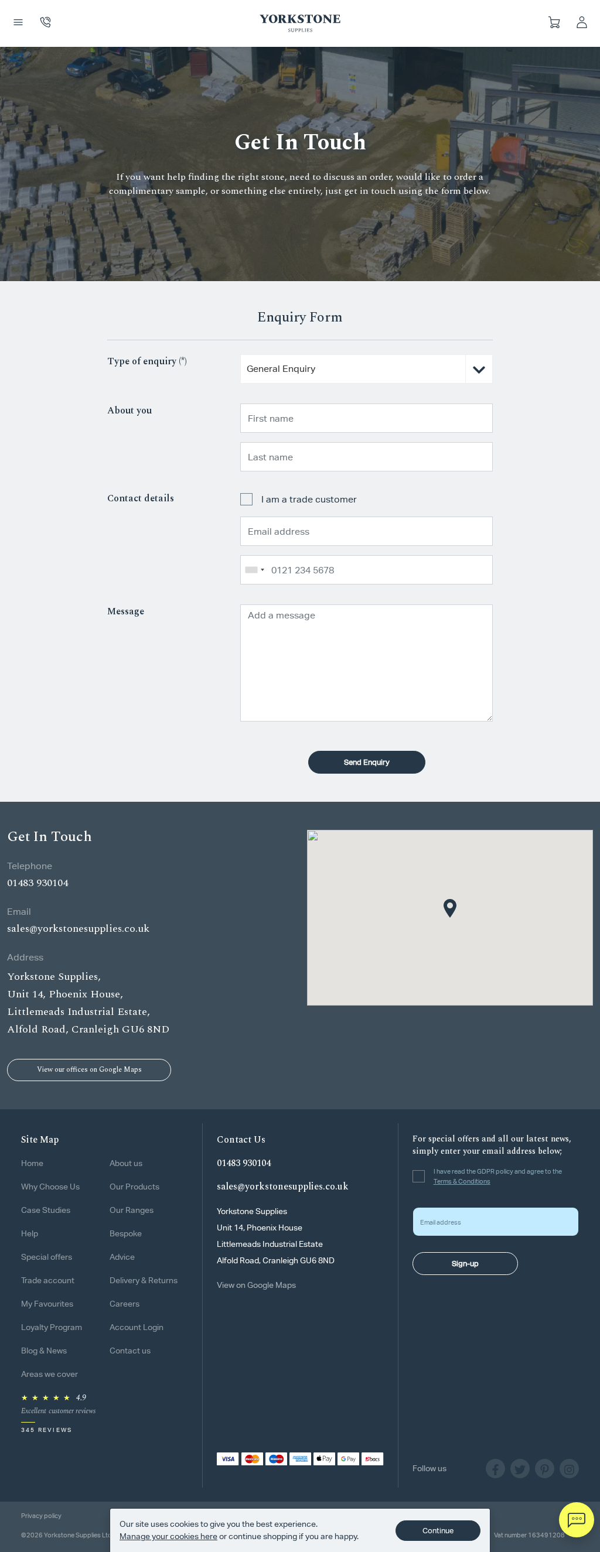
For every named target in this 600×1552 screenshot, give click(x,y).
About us (126, 1163)
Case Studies (45, 1210)
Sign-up (465, 1263)
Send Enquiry (367, 762)
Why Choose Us (50, 1186)
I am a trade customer (309, 499)
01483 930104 (37, 883)
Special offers (46, 1257)
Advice (122, 1257)
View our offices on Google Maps (89, 1069)
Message (125, 611)
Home (32, 1163)
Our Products (134, 1186)
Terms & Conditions (462, 1181)
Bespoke (126, 1233)
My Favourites (47, 1303)
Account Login (136, 1327)
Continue (438, 1530)
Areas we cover (49, 1374)
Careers (124, 1303)
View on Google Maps (256, 1285)
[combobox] (366, 364)
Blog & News (44, 1350)
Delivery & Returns (144, 1280)
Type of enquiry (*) (147, 361)
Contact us (130, 1350)
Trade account (47, 1280)
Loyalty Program (51, 1327)
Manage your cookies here (168, 1536)
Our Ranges (132, 1210)
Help (29, 1233)
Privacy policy (41, 1515)
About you (129, 410)
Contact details (140, 498)
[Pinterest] (547, 1468)
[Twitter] (522, 1468)
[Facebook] (498, 1468)
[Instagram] (569, 1468)
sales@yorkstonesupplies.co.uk (78, 928)
